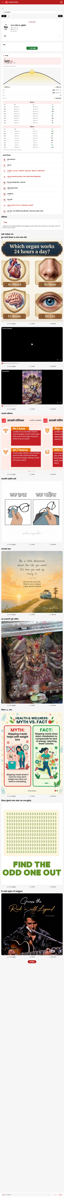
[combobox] (32, 222)
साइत (5, 36)
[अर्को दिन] (59, 21)
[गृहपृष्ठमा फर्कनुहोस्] (2, 8)
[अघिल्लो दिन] (4, 21)
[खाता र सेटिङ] (61, 2)
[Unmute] (57, 360)
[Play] (32, 344)
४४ (56, 1194)
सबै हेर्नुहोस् (32, 961)
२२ (61, 1194)
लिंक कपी (53, 323)
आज (60, 16)
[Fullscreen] (61, 360)
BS (3, 16)
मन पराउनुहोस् (12, 323)
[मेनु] (2, 2)
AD (9, 16)
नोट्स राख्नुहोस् (33, 48)
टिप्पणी (33, 323)
